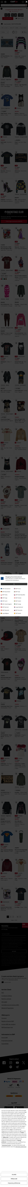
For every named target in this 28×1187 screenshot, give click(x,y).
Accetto (14, 1174)
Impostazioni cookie (6, 1145)
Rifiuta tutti (14, 1179)
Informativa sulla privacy (20, 1146)
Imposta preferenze (14, 1183)
